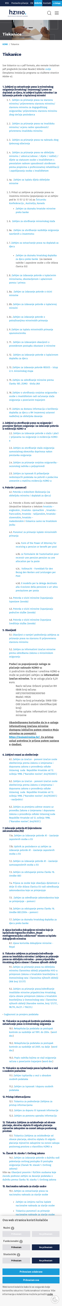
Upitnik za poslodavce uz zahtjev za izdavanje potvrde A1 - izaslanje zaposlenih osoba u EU (32, 850)
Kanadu (41, 203)
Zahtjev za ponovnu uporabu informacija (35, 1115)
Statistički (9, 1254)
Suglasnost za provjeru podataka (21, 1014)
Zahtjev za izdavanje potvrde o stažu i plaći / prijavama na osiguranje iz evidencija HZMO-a (34, 437)
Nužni (6, 1227)
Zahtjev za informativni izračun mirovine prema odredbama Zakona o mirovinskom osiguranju (32, 653)
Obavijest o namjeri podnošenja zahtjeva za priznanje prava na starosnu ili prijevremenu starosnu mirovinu (34, 638)
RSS (7, 3)
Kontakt (47, 3)
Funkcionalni (11, 1241)
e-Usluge (57, 3)
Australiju (31, 203)
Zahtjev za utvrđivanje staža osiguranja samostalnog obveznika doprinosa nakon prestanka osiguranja (31, 452)
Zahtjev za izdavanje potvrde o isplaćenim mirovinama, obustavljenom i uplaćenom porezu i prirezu (32, 279)
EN (31, 3)
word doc (47, 1061)
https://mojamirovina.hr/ (24, 737)
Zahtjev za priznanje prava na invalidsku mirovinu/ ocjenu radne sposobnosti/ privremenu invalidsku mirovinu (32, 127)
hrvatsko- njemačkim (33, 510)
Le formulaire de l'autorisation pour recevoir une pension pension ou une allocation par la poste (37, 558)
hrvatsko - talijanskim (33, 514)
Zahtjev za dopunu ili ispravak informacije (36, 1110)
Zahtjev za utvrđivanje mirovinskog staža (33, 221)
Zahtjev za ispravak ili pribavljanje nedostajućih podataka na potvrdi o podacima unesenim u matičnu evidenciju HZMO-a (33, 477)
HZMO (5, 44)
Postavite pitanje (20, 3)
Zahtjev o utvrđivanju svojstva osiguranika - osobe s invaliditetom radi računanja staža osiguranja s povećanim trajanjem (34, 396)
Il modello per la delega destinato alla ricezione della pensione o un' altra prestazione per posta (37, 587)
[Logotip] (18, 13)
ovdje (48, 69)
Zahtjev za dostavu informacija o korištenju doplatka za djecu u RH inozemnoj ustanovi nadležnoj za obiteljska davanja (33, 413)
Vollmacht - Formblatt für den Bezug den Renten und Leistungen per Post (36, 572)
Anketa (38, 3)
